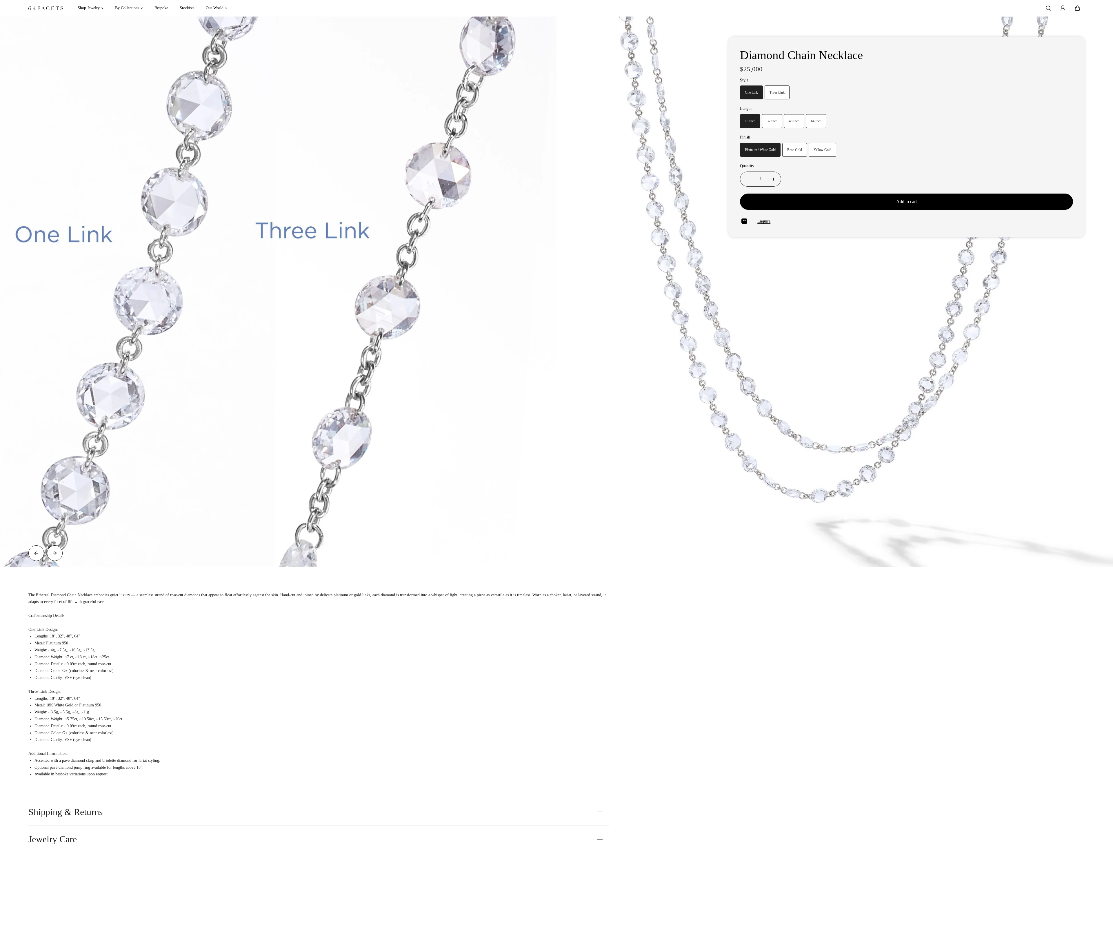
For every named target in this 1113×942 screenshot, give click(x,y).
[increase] (773, 179)
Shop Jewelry (89, 8)
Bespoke (161, 8)
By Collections (127, 8)
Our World (214, 8)
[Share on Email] (744, 221)
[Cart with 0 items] (1077, 8)
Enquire (763, 221)
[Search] (1048, 8)
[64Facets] (45, 8)
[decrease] (747, 179)
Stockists (187, 8)
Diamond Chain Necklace (801, 55)
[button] (1077, 8)
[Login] (1063, 8)
